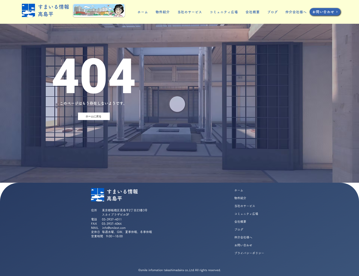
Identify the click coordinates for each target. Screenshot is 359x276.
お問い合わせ (243, 245)
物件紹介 (240, 198)
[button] (163, 12)
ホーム (238, 190)
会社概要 (240, 221)
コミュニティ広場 (246, 213)
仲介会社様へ (243, 237)
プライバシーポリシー (247, 253)
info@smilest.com (114, 227)
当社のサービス (244, 205)
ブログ (238, 229)
